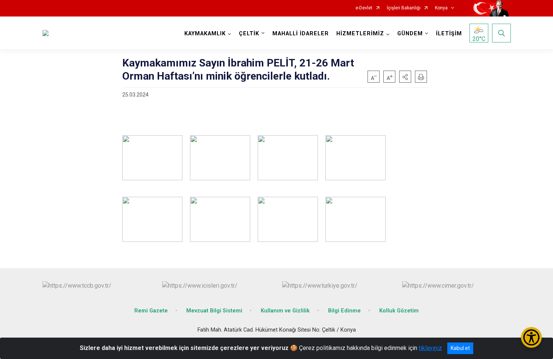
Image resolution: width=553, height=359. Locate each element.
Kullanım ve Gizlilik (285, 311)
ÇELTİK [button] (249, 33)
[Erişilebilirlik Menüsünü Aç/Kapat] (531, 337)
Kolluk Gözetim (399, 311)
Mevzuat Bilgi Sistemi (214, 311)
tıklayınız (430, 347)
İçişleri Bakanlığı (404, 8)
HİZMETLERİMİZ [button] (360, 33)
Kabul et (460, 348)
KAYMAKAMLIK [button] (205, 33)
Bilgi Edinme (344, 311)
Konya (441, 8)
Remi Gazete (151, 311)
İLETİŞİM (449, 33)
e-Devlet (364, 8)
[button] (405, 77)
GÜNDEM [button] (410, 33)
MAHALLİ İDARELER (300, 33)
